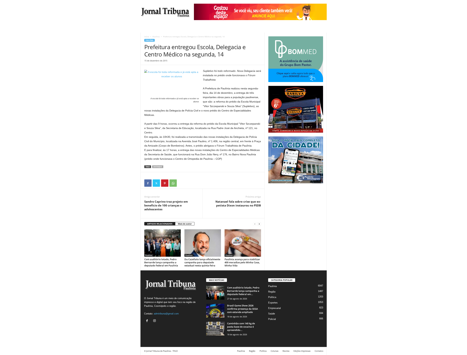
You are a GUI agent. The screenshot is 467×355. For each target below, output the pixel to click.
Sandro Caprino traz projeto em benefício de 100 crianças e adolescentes (166, 205)
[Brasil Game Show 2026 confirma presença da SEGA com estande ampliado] (215, 311)
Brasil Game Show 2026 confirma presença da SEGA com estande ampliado (242, 309)
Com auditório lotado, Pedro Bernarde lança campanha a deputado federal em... (243, 291)
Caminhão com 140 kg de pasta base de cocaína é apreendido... (241, 327)
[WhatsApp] (173, 183)
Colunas (274, 351)
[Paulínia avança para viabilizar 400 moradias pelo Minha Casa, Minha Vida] (243, 243)
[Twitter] (156, 183)
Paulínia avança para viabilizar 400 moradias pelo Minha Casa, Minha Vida (242, 262)
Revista (286, 351)
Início (146, 36)
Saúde (271, 313)
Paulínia (156, 36)
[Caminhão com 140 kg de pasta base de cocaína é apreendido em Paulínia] (215, 328)
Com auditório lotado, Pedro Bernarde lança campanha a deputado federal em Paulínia (161, 262)
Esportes (273, 302)
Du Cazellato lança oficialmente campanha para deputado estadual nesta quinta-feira (202, 262)
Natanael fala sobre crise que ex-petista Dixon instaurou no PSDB (238, 203)
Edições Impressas (302, 351)
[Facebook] (148, 183)
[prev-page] (255, 224)
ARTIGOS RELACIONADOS (159, 223)
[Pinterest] (164, 183)
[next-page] (259, 224)
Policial (272, 319)
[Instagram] (155, 321)
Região (271, 291)
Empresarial (274, 308)
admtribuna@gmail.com (166, 313)
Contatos (319, 351)
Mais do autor (185, 223)
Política (272, 297)
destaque (157, 167)
